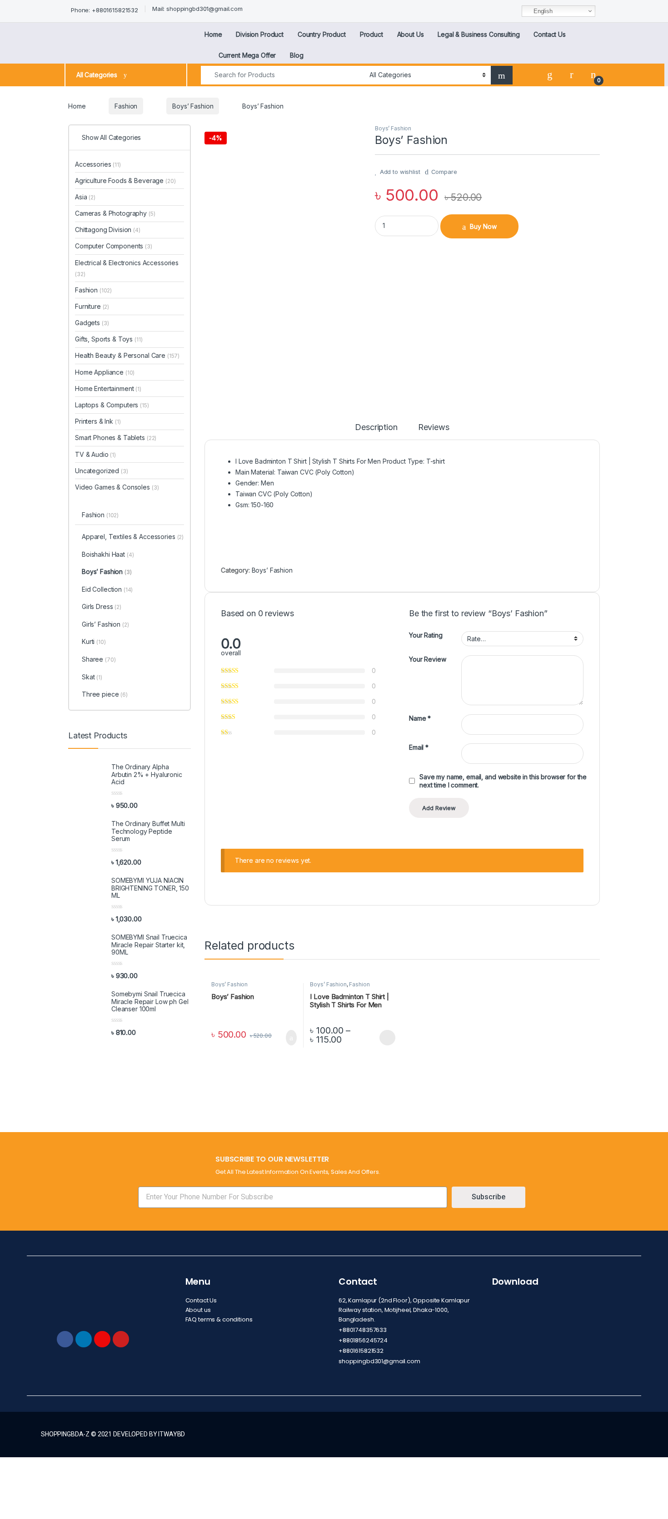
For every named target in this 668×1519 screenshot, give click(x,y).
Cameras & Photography (115, 213)
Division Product (260, 34)
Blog (296, 55)
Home (213, 34)
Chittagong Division (107, 229)
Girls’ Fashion (105, 624)
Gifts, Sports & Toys (109, 339)
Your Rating (425, 635)
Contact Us (549, 34)
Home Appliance (105, 372)
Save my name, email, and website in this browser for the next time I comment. (503, 781)
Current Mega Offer (247, 55)
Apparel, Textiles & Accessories (133, 536)
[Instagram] (102, 1339)
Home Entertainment (108, 388)
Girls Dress (101, 606)
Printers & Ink (98, 421)
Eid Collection (107, 589)
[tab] (376, 431)
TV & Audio (95, 454)
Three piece (105, 694)
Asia (85, 197)
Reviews (433, 427)
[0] (593, 75)
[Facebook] (65, 1339)
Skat (92, 677)
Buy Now (483, 226)
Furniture (92, 306)
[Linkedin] (83, 1339)
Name (420, 718)
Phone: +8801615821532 (104, 10)
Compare (444, 171)
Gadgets (92, 323)
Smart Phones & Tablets (115, 437)
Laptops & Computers (112, 405)
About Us (410, 34)
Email (419, 747)
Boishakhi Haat (108, 554)
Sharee (98, 659)
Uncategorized (101, 471)
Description (376, 427)
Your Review (427, 659)
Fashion (126, 106)
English (542, 11)
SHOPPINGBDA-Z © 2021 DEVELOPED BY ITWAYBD (113, 1434)
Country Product (322, 34)
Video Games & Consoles (117, 487)
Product (371, 34)
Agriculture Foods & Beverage (125, 180)
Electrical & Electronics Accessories (127, 268)
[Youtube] (121, 1339)
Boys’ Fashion (192, 106)
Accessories (98, 164)
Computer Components (113, 246)
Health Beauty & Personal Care (127, 355)
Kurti (94, 641)
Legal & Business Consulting (478, 34)
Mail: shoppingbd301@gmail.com (197, 8)
